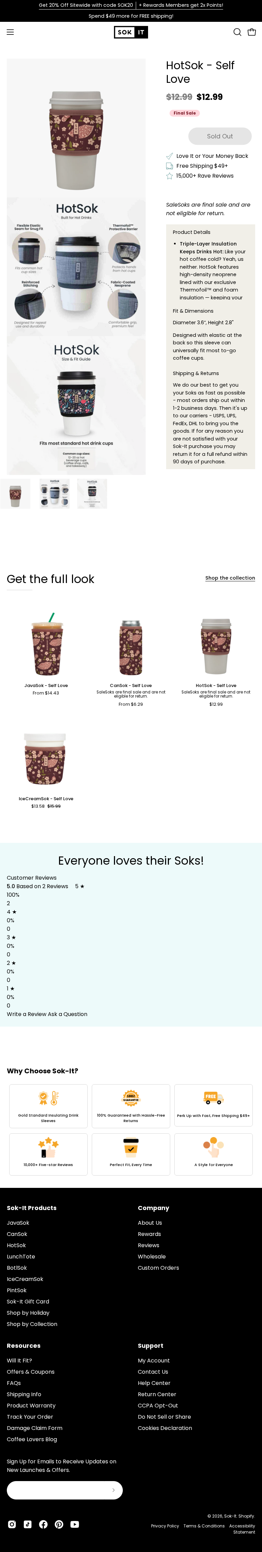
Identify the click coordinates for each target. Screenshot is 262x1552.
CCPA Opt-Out (158, 1405)
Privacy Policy (165, 1526)
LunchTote (21, 1256)
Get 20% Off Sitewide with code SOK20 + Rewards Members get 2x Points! (131, 5)
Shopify (246, 1516)
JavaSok (18, 1223)
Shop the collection (230, 578)
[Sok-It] (131, 32)
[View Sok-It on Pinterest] (59, 1524)
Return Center (157, 1394)
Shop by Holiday (28, 1313)
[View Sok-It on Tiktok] (28, 1524)
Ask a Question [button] (67, 1014)
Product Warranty (31, 1405)
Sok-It (230, 1516)
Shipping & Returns (196, 373)
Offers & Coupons (31, 1372)
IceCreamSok (25, 1279)
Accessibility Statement (242, 1529)
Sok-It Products (32, 1208)
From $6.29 (131, 704)
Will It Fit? (19, 1360)
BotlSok (17, 1268)
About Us (150, 1223)
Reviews (148, 1245)
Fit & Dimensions (193, 311)
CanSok (17, 1234)
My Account (154, 1360)
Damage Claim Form (34, 1428)
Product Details (191, 232)
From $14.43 (46, 693)
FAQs (14, 1383)
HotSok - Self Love (216, 686)
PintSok (17, 1290)
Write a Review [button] (26, 1014)
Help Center (154, 1383)
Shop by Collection (32, 1324)
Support (150, 1345)
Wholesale (152, 1256)
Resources (24, 1345)
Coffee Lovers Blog (32, 1439)
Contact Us (153, 1372)
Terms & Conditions (204, 1526)
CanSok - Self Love (131, 686)
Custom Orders (158, 1268)
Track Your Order (30, 1417)
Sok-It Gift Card (28, 1301)
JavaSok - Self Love (46, 686)
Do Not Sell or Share (164, 1417)
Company (153, 1208)
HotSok (16, 1245)
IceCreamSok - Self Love (46, 799)
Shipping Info (24, 1394)
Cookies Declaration (165, 1428)
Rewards (149, 1234)
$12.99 (216, 704)
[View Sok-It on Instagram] (12, 1524)
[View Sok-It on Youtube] (75, 1524)
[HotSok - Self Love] (15, 493)
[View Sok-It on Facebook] (43, 1524)
